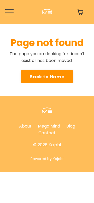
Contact (47, 133)
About (25, 126)
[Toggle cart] (80, 12)
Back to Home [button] (47, 76)
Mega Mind (49, 126)
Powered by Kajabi (47, 158)
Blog (70, 126)
